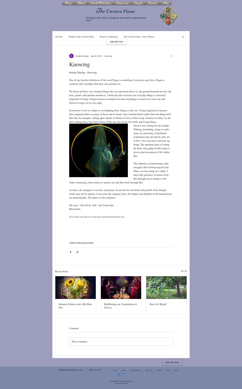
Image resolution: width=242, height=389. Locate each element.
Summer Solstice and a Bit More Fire (75, 305)
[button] (183, 37)
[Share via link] (77, 252)
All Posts (59, 36)
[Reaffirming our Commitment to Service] (121, 287)
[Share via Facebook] (70, 252)
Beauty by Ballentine (109, 36)
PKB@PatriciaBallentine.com (71, 369)
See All (184, 271)
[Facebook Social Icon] (119, 375)
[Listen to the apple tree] (166, 287)
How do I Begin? (158, 304)
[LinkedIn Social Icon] (122, 375)
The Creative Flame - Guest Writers (139, 36)
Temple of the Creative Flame (81, 36)
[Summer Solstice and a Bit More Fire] (75, 287)
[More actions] (171, 56)
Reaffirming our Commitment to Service (120, 305)
